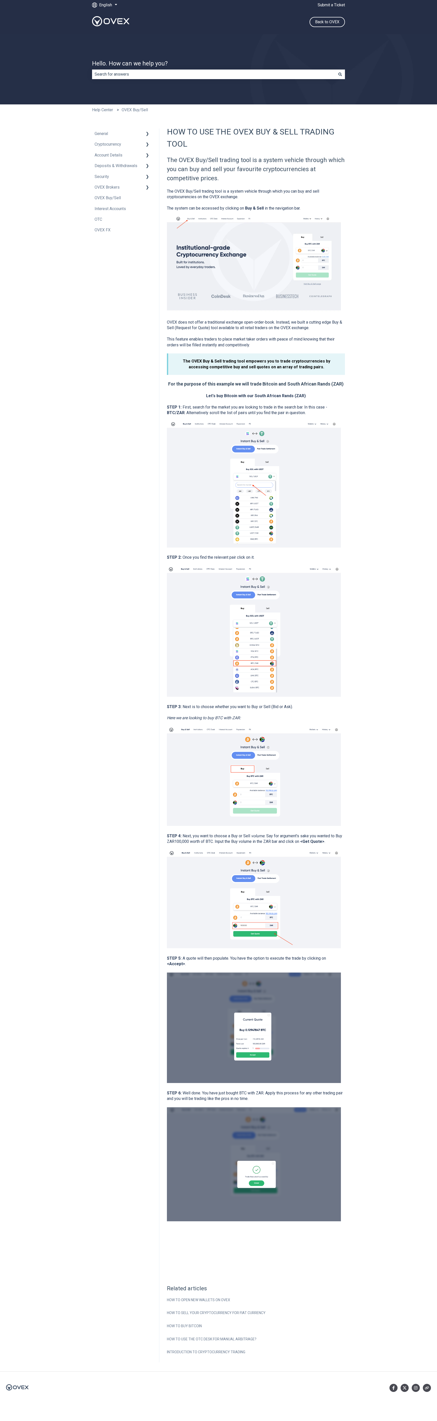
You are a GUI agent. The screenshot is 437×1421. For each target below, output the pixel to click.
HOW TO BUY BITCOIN (184, 1326)
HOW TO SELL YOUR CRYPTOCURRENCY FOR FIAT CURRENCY (216, 1313)
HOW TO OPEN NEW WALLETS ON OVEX (198, 1300)
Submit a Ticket (331, 5)
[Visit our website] (427, 1388)
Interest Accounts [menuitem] (110, 208)
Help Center (102, 109)
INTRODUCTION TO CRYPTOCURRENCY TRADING (206, 1352)
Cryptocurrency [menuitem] (108, 144)
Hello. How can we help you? (130, 63)
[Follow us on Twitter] (405, 1388)
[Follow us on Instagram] (416, 1388)
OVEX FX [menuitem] (103, 230)
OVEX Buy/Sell (135, 109)
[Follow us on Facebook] (393, 1388)
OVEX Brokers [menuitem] (107, 187)
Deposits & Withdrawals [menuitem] (116, 165)
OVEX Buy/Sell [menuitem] (108, 197)
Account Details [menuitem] (108, 155)
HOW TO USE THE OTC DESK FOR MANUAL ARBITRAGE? (211, 1339)
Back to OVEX (327, 21)
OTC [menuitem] (98, 219)
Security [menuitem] (102, 176)
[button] (147, 134)
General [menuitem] (101, 133)
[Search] (340, 74)
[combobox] (213, 74)
